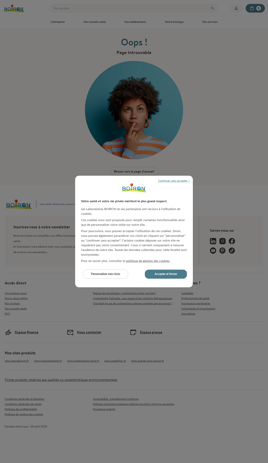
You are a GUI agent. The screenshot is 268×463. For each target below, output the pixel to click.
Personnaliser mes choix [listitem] (105, 274)
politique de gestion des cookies (148, 261)
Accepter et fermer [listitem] (166, 274)
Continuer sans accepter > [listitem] (174, 181)
